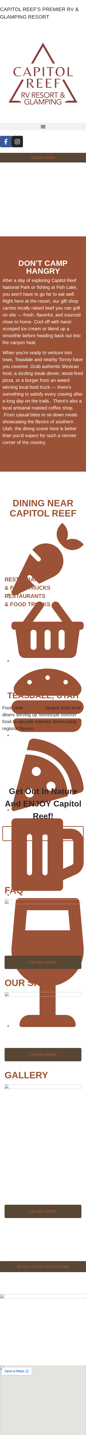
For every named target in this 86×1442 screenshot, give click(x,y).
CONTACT (12, 1232)
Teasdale (34, 707)
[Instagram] (17, 141)
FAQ (5, 1248)
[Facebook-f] (5, 141)
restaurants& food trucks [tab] (27, 583)
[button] (43, 126)
